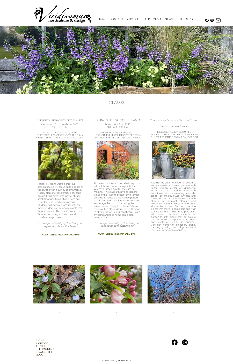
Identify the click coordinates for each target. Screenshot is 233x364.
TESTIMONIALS (45, 349)
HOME (40, 340)
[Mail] (218, 20)
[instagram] (212, 20)
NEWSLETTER (44, 352)
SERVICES (41, 346)
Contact (42, 343)
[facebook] (207, 20)
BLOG (39, 354)
